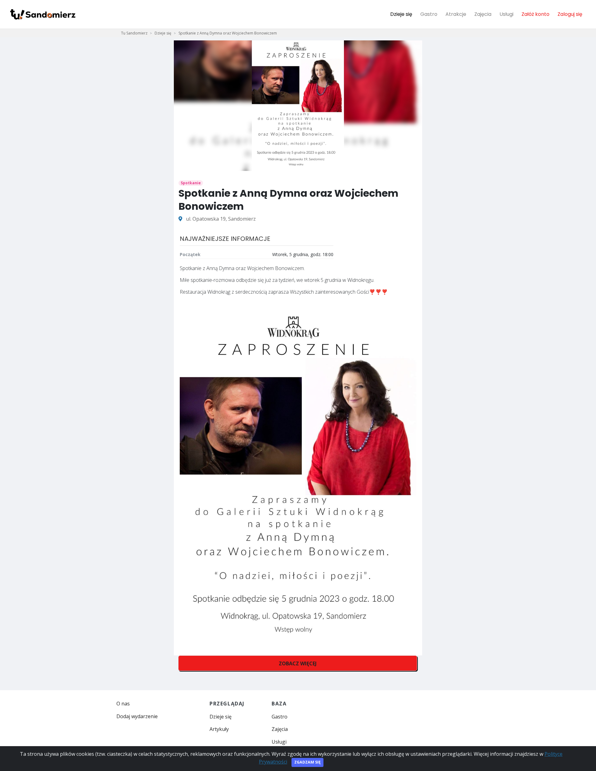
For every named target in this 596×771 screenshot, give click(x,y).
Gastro (428, 14)
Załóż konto (535, 14)
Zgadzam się (307, 762)
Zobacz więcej (298, 663)
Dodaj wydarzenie (137, 716)
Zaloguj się (570, 14)
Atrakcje (455, 14)
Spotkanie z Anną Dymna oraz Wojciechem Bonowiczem (227, 33)
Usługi (506, 14)
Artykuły (219, 729)
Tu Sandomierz (134, 33)
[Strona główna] (43, 14)
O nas (123, 703)
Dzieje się (401, 14)
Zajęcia (482, 14)
